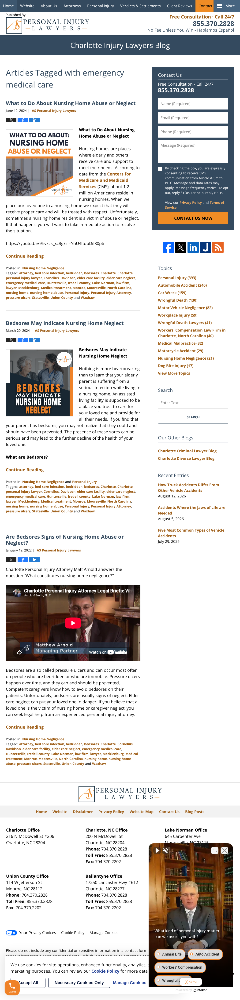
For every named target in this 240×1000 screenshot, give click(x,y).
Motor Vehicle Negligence (185, 307)
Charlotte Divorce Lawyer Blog (186, 458)
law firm (122, 283)
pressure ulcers (18, 297)
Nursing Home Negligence (43, 268)
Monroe (79, 287)
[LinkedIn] (193, 247)
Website (27, 5)
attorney (26, 273)
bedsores (91, 273)
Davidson (67, 278)
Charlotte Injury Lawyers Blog (47, 23)
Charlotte (108, 273)
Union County (61, 297)
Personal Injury (100, 5)
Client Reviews (179, 5)
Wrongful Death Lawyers (185, 322)
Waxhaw (88, 297)
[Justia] (205, 247)
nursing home (17, 292)
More (230, 5)
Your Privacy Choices (37, 932)
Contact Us (208, 5)
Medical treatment (56, 287)
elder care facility (91, 278)
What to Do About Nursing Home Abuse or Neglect (71, 102)
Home (8, 5)
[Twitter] (180, 247)
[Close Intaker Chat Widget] (224, 850)
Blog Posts (194, 811)
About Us (49, 5)
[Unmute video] (157, 850)
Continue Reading (25, 256)
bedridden (74, 273)
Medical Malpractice (180, 343)
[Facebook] (168, 247)
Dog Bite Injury (175, 365)
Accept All (28, 982)
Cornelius (51, 278)
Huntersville (56, 283)
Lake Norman (103, 283)
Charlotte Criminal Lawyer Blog (187, 450)
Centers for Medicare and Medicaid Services (105, 180)
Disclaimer (83, 811)
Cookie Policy (72, 932)
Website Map (142, 811)
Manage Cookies (104, 932)
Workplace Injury (177, 315)
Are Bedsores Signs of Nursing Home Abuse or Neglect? (65, 539)
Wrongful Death (177, 300)
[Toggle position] (214, 850)
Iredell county (79, 283)
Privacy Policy (191, 202)
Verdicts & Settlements (140, 5)
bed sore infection (49, 273)
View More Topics (174, 373)
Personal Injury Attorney (111, 292)
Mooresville (96, 287)
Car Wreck (172, 292)
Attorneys (72, 5)
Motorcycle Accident (180, 350)
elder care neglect (120, 278)
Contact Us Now (193, 218)
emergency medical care (25, 283)
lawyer (11, 287)
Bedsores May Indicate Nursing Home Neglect (65, 322)
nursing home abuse (46, 292)
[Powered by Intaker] (200, 990)
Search (193, 417)
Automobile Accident (182, 285)
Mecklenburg (28, 287)
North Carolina (119, 287)
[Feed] (218, 247)
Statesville (40, 297)
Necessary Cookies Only (79, 982)
